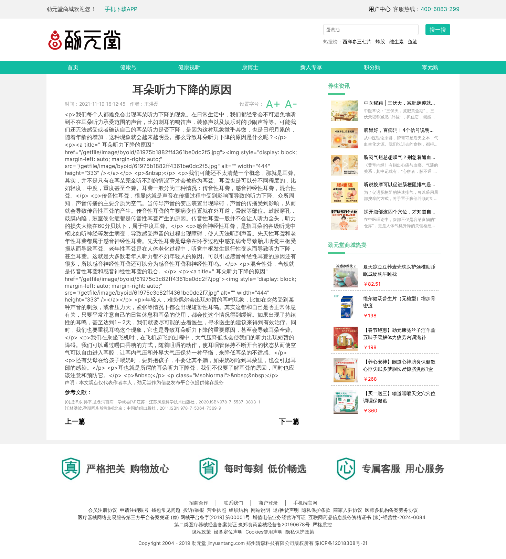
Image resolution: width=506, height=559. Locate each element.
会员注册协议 (102, 510)
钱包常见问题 (165, 510)
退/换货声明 (286, 510)
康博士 (250, 67)
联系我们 (233, 503)
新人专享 (311, 67)
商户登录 (268, 503)
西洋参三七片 (356, 41)
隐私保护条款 (316, 510)
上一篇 (75, 421)
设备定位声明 (228, 532)
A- (291, 104)
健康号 (128, 67)
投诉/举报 (193, 510)
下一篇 (289, 421)
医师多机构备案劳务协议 (391, 510)
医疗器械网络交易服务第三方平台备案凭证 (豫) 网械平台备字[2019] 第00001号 (164, 517)
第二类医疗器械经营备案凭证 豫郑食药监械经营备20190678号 (242, 524)
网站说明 (260, 510)
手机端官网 (305, 503)
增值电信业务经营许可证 (279, 517)
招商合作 (198, 503)
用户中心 (380, 9)
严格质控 (322, 524)
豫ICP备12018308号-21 (341, 543)
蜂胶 (380, 41)
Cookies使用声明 (264, 532)
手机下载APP (121, 9)
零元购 (430, 67)
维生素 (396, 41)
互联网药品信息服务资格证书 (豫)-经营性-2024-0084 (366, 517)
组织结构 (238, 510)
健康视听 (189, 67)
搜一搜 (438, 29)
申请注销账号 (134, 510)
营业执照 (216, 510)
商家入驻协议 (347, 510)
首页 (72, 67)
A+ (273, 104)
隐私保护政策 (299, 532)
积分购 (372, 67)
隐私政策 (201, 532)
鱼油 (413, 41)
